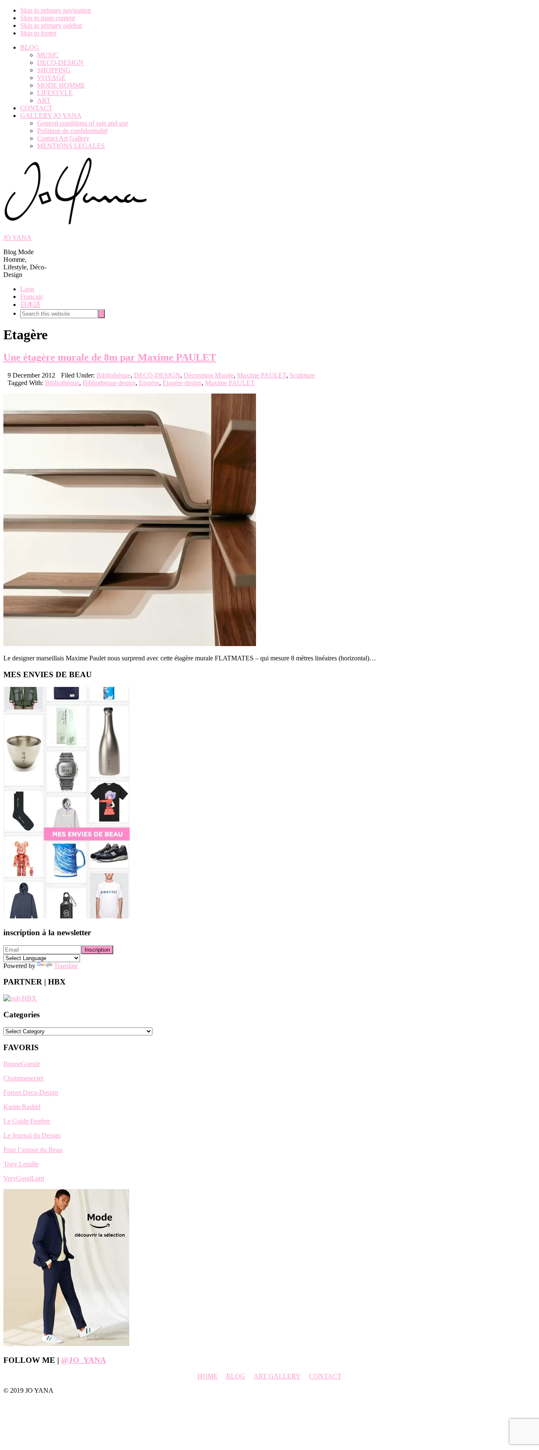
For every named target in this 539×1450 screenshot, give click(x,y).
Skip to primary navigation (55, 10)
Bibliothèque (113, 375)
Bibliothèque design (109, 382)
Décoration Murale (209, 375)
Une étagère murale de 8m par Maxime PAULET (109, 357)
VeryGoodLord (23, 1178)
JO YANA (17, 237)
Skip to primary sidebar (51, 25)
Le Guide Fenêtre (26, 1121)
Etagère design (182, 382)
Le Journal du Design (32, 1135)
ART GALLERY (277, 1376)
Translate (66, 965)
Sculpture (302, 375)
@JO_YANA (83, 1360)
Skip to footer (38, 33)
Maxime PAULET (261, 375)
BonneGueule (21, 1063)
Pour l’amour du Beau (32, 1149)
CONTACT (325, 1376)
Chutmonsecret (23, 1078)
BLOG (235, 1376)
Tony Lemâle (21, 1164)
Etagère (149, 382)
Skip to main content (47, 17)
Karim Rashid (21, 1106)
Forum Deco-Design (30, 1092)
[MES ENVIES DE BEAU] (66, 916)
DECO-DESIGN (157, 375)
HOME (207, 1376)
